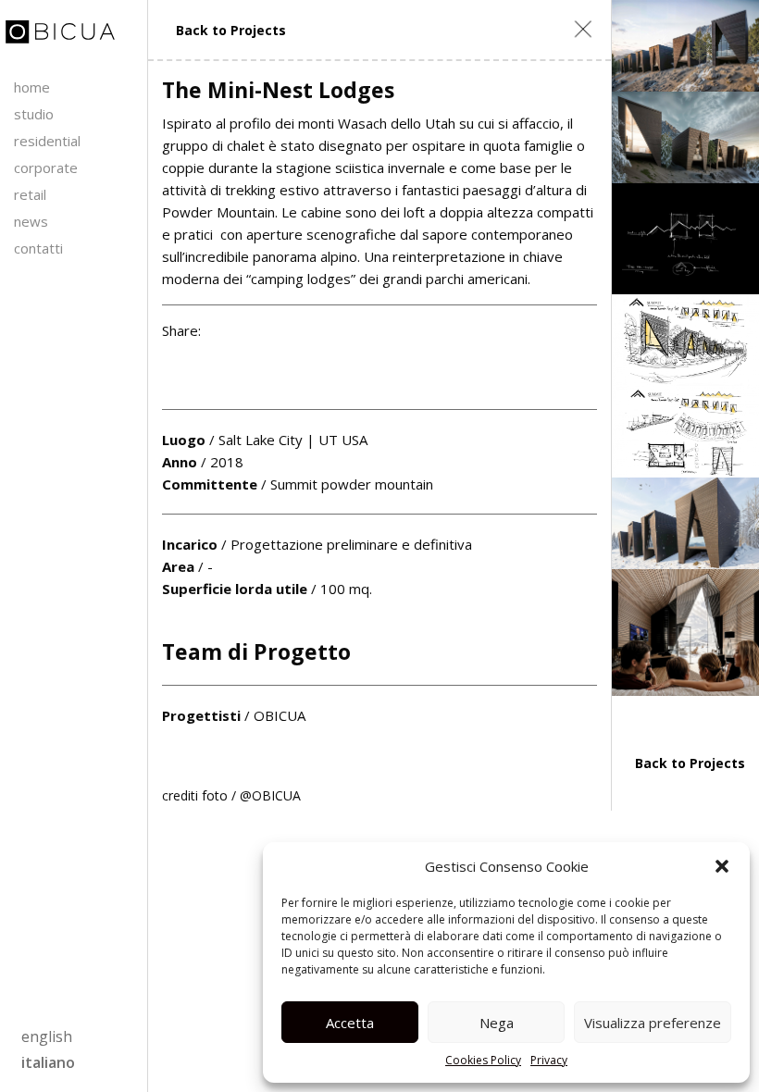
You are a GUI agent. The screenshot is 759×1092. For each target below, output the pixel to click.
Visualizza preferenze (652, 1022)
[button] (722, 866)
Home (32, 87)
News (31, 221)
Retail (30, 194)
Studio (34, 114)
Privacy (548, 1060)
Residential (47, 140)
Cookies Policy (483, 1060)
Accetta (350, 1022)
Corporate (46, 167)
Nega (496, 1022)
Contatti (38, 248)
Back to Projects (231, 30)
